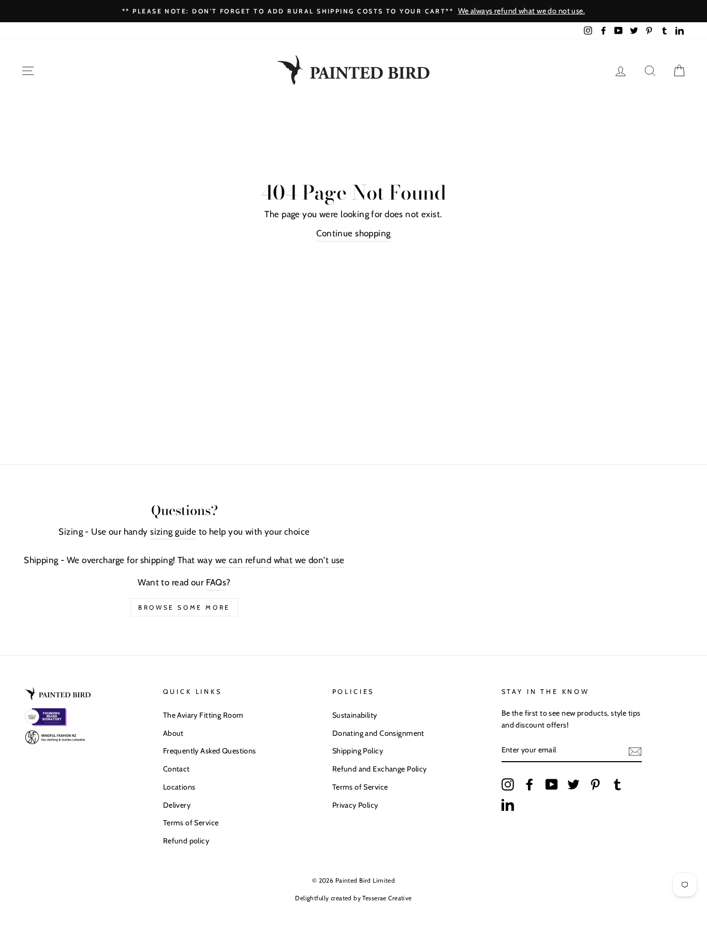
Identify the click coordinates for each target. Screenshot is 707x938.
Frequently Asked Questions (209, 750)
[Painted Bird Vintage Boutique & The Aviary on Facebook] (529, 784)
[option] (353, 11)
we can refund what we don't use (280, 560)
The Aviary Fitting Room (203, 715)
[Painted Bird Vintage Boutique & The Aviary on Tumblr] (617, 784)
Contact (176, 769)
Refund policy (186, 840)
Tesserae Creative (386, 898)
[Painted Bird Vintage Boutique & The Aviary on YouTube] (552, 784)
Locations (179, 787)
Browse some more (184, 607)
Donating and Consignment (378, 733)
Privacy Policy (355, 805)
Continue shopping (353, 233)
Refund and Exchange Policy (379, 769)
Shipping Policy (357, 750)
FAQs (216, 582)
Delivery (176, 805)
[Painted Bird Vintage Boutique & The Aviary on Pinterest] (595, 784)
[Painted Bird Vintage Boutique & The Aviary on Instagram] (508, 784)
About (173, 733)
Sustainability (354, 715)
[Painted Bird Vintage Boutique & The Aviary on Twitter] (573, 784)
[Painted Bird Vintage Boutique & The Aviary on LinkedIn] (508, 804)
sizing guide (173, 531)
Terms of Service (191, 822)
